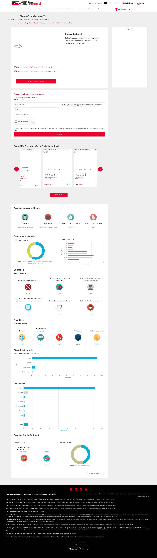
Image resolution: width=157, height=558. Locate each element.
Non (16, 99)
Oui (22, 99)
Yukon (107, 499)
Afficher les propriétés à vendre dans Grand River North (36, 71)
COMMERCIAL (123, 494)
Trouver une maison (10, 499)
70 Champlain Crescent (51, 177)
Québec (21, 499)
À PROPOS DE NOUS (104, 9)
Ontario (17, 499)
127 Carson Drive (79, 177)
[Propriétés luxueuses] (111, 3)
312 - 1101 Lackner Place (20, 178)
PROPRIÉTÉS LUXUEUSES (113, 494)
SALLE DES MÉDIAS (97, 494)
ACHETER (29, 9)
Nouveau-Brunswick (57, 499)
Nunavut (112, 499)
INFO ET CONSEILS (68, 9)
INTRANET (130, 494)
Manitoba (41, 499)
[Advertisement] (129, 58)
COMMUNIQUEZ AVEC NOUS (85, 494)
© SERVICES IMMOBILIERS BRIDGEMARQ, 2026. (22, 494)
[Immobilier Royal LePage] (26, 3)
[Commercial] (127, 3)
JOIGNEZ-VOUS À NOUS (86, 9)
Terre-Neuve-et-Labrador (68, 499)
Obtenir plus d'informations (36, 81)
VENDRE (39, 9)
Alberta (26, 499)
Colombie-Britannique (33, 499)
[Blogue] (140, 3)
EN (129, 9)
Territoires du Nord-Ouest (80, 499)
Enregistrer (47, 184)
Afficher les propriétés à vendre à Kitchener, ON (33, 67)
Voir (36, 185)
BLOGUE (105, 494)
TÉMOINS (140, 496)
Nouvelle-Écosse (91, 499)
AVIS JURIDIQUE (137, 494)
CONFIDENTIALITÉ (146, 494)
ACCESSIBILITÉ (146, 496)
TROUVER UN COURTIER (54, 9)
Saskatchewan (48, 499)
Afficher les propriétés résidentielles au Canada (16, 511)
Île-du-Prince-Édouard (100, 499)
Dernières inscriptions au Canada (36, 511)
